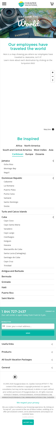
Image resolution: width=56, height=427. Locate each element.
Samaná (7, 198)
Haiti (4, 287)
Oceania (39, 154)
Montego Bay (10, 168)
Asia (51, 150)
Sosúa (6, 206)
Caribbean (17, 154)
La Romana (9, 185)
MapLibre (47, 129)
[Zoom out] (53, 76)
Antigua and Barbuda (13, 271)
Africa (19, 145)
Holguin (7, 241)
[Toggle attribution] (53, 129)
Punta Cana (9, 194)
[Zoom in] (53, 72)
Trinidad (7, 265)
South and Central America (17, 150)
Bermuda (6, 276)
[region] (28, 100)
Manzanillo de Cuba (13, 249)
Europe (29, 154)
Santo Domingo (11, 202)
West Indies (40, 150)
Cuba (4, 217)
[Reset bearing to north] (53, 80)
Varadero (8, 229)
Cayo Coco (9, 220)
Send (28, 333)
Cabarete (8, 181)
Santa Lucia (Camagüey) (15, 253)
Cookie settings (28, 417)
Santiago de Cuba (12, 257)
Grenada (6, 281)
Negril (6, 172)
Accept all (28, 422)
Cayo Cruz (8, 261)
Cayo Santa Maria (12, 224)
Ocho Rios (8, 164)
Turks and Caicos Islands (14, 211)
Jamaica (6, 160)
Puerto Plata (9, 189)
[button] (52, 160)
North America (32, 145)
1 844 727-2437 (14, 312)
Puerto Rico (8, 292)
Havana (7, 245)
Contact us (50, 311)
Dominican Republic (12, 178)
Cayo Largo (9, 233)
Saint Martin (8, 298)
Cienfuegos (9, 237)
